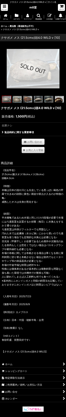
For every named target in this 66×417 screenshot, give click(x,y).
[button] (4, 7)
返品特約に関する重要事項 (19, 132)
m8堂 (33, 7)
